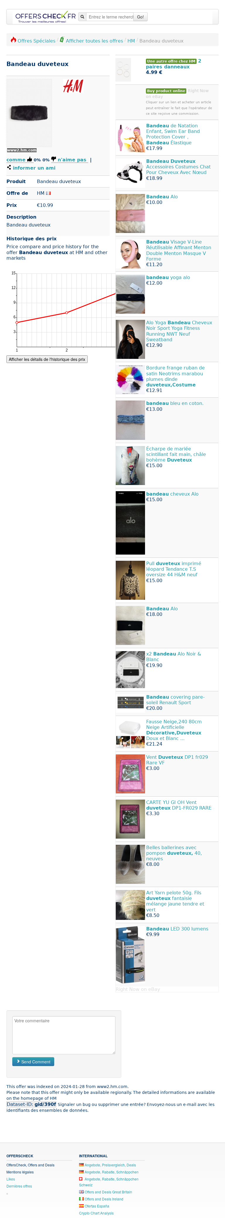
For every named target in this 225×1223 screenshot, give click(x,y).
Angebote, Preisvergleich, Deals (110, 1164)
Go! (140, 17)
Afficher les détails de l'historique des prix (47, 359)
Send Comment (35, 1062)
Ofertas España (96, 1205)
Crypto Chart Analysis (96, 1212)
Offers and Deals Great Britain (108, 1191)
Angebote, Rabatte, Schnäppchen (111, 1171)
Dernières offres (19, 1185)
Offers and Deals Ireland (103, 1198)
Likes (10, 1178)
